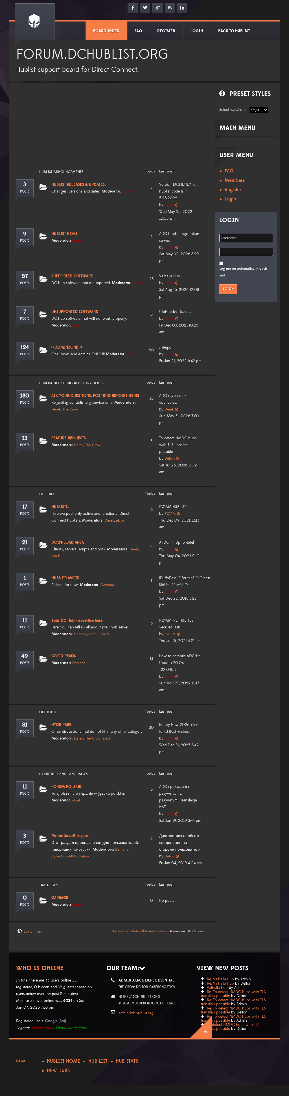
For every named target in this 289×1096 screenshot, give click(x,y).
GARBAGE (59, 897)
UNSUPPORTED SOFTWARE (74, 311)
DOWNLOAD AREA (67, 542)
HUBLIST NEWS (64, 233)
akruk (120, 520)
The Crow (70, 409)
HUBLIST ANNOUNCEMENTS (61, 172)
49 (24, 656)
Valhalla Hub (217, 987)
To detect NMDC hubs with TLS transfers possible (230, 1026)
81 (24, 724)
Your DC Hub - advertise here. (77, 620)
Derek (56, 409)
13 (24, 438)
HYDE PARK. (62, 724)
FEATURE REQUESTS (68, 438)
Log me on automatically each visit (243, 272)
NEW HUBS (58, 1070)
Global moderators (71, 1027)
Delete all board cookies (148, 931)
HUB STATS (127, 1061)
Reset (20, 1061)
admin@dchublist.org (136, 1013)
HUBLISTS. (60, 506)
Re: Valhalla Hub (220, 979)
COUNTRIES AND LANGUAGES (63, 774)
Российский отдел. (70, 835)
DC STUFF (46, 494)
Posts (25, 191)
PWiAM (170, 513)
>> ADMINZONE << (66, 347)
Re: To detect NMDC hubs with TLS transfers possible (233, 993)
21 (24, 542)
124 (25, 347)
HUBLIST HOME (63, 1061)
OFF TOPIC (48, 712)
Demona (107, 585)
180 (24, 395)
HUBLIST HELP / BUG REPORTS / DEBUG (71, 383)
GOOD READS (63, 656)
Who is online (40, 968)
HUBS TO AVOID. (66, 578)
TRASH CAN (48, 885)
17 (24, 507)
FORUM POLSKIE (66, 786)
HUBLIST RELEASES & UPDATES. (78, 184)
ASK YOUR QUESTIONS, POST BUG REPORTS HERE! (95, 395)
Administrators (42, 1027)
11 (25, 620)
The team (118, 931)
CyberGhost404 (64, 856)
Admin (127, 191)
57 (25, 276)
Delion (170, 458)
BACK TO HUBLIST (234, 31)
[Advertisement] (110, 129)
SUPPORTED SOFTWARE (72, 276)
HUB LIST (98, 1061)
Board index (32, 931)
